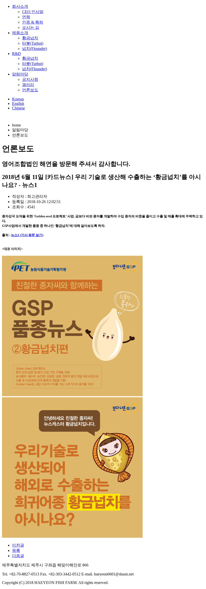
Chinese (18, 108)
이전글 (18, 545)
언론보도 (30, 90)
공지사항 (30, 79)
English (18, 103)
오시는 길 (30, 27)
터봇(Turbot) (32, 43)
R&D (16, 53)
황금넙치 (30, 38)
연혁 (26, 17)
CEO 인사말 (32, 12)
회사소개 (20, 6)
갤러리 (28, 85)
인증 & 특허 (32, 22)
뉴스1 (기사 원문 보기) (27, 235)
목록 (16, 550)
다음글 (18, 556)
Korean (18, 99)
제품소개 (20, 33)
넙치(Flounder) (34, 48)
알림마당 (20, 74)
